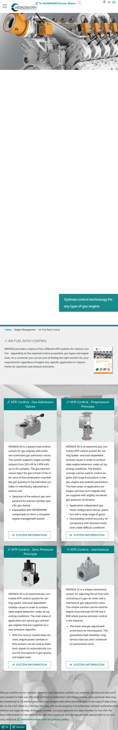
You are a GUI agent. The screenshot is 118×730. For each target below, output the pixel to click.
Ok (6, 727)
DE (109, 2)
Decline (20, 727)
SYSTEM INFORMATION (31, 535)
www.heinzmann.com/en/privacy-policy (45, 719)
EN (113, 2)
